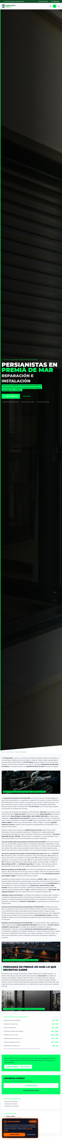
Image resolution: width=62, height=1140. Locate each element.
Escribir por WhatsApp (31, 1090)
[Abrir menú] (58, 6)
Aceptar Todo (14, 1134)
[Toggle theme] (50, 6)
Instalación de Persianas (11, 1103)
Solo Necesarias (31, 1134)
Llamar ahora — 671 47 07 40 (18, 1066)
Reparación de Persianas (11, 1101)
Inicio (3, 752)
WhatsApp (56, 1)
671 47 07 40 (44, 1)
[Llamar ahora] (54, 6)
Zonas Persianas (9, 752)
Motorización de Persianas (12, 1106)
